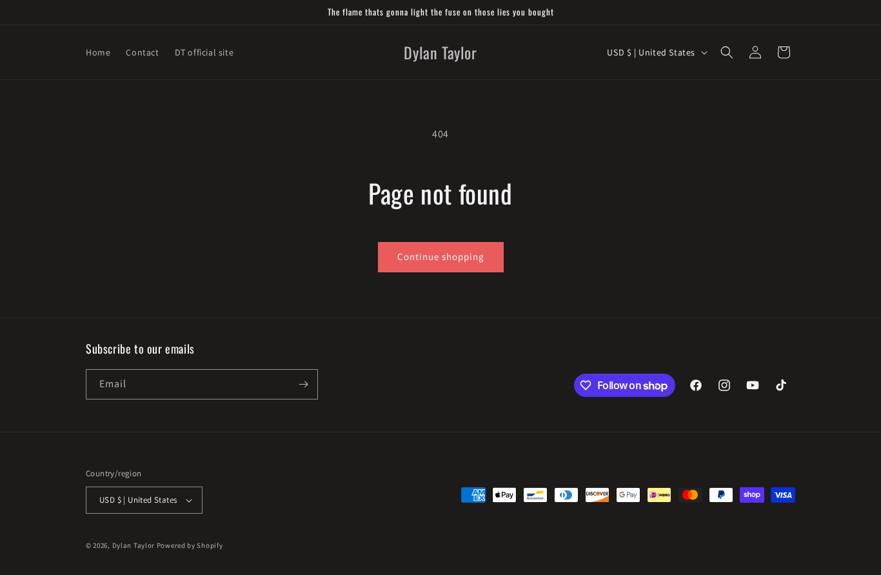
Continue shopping (440, 256)
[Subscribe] (303, 384)
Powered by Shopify (190, 545)
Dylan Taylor (134, 545)
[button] (727, 52)
